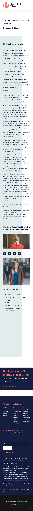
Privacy (5, 489)
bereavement (7, 74)
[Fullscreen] (28, 247)
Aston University (14, 134)
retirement (17, 74)
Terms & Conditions (13, 489)
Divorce (15, 409)
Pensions (25, 408)
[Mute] (26, 247)
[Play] (4, 247)
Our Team (5, 411)
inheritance (7, 77)
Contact (5, 417)
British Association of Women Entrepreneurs (13, 308)
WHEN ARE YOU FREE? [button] (11, 386)
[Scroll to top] (29, 507)
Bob (4, 491)
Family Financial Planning (15, 415)
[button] (29, 5)
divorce (18, 71)
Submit (8, 448)
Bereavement (16, 408)
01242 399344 (10, 461)
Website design (23, 489)
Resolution (6, 142)
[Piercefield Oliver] (12, 5)
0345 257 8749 (20, 461)
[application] (16, 241)
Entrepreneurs (17, 411)
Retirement (26, 413)
